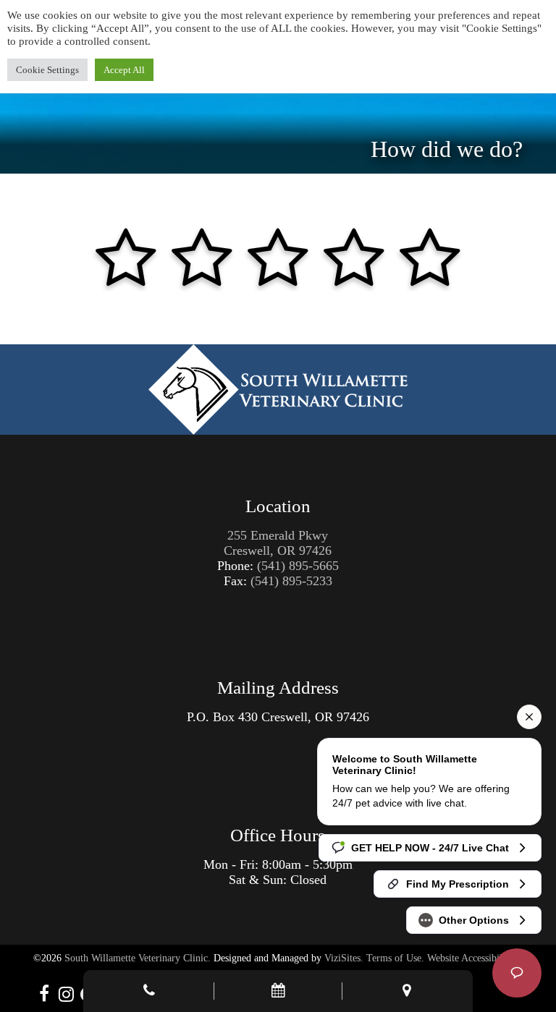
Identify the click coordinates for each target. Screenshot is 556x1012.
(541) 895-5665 (298, 565)
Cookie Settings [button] (47, 69)
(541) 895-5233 (291, 581)
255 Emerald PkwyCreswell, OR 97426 (278, 543)
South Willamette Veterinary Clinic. (137, 958)
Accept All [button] (124, 69)
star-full (145, 232)
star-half (107, 232)
